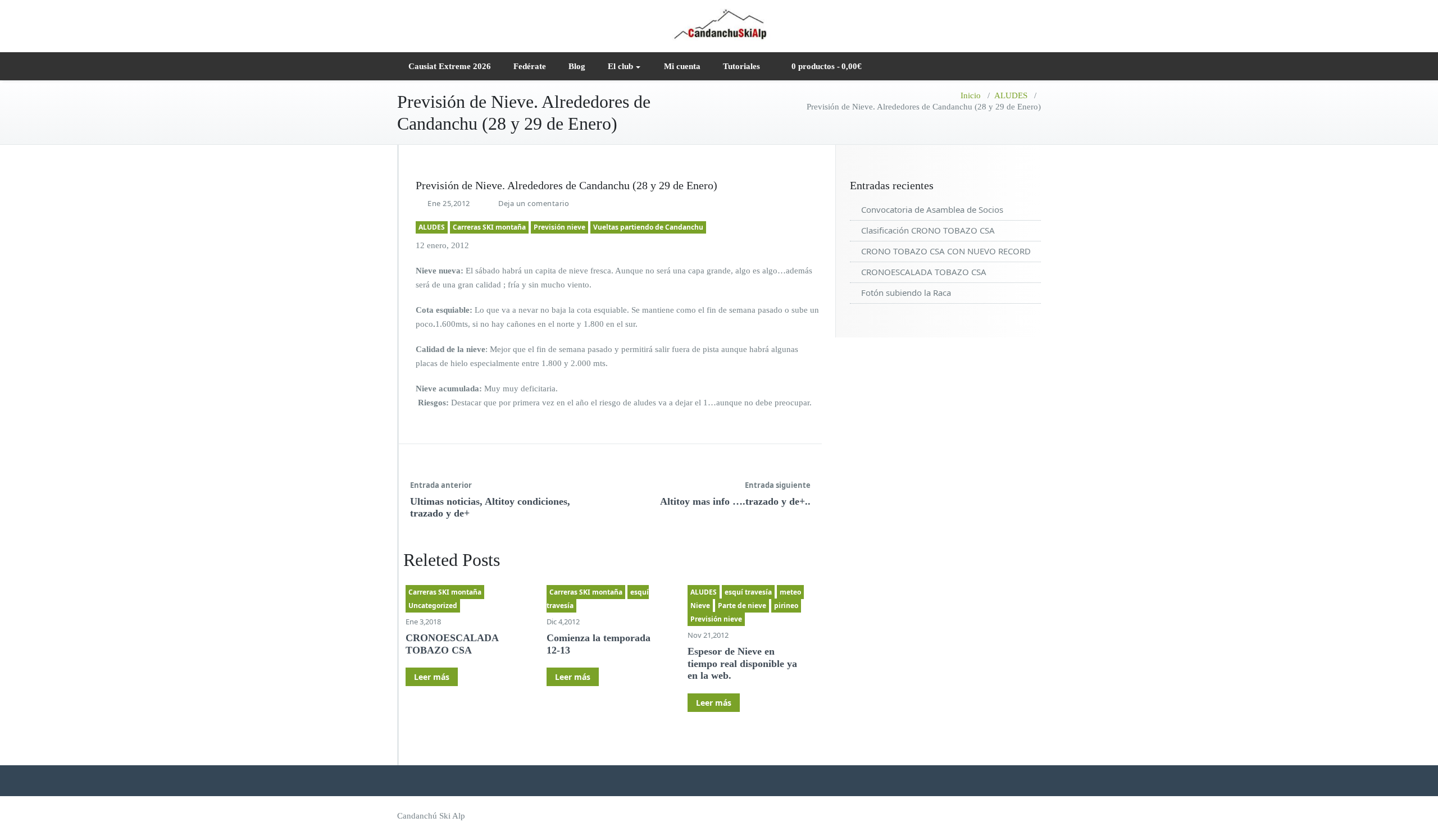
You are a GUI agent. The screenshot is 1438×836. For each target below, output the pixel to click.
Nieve (700, 605)
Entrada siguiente (778, 485)
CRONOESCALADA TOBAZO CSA (452, 644)
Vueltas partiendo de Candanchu (648, 227)
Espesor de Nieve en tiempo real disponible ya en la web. (742, 663)
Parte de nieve (742, 605)
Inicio (971, 95)
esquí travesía (748, 592)
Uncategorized (432, 605)
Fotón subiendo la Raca (906, 292)
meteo (790, 592)
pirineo (786, 605)
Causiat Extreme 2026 (449, 66)
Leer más (431, 676)
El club (620, 66)
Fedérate (529, 66)
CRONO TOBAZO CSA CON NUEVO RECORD (946, 251)
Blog (576, 66)
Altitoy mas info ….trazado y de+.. (735, 501)
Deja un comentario (533, 203)
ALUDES (1010, 95)
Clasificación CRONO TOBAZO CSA (928, 230)
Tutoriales (741, 66)
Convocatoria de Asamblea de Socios (932, 209)
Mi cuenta (682, 66)
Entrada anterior (441, 485)
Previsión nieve (559, 227)
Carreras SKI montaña (489, 227)
